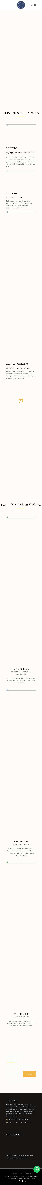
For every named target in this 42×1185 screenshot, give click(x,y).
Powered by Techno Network (21, 1173)
